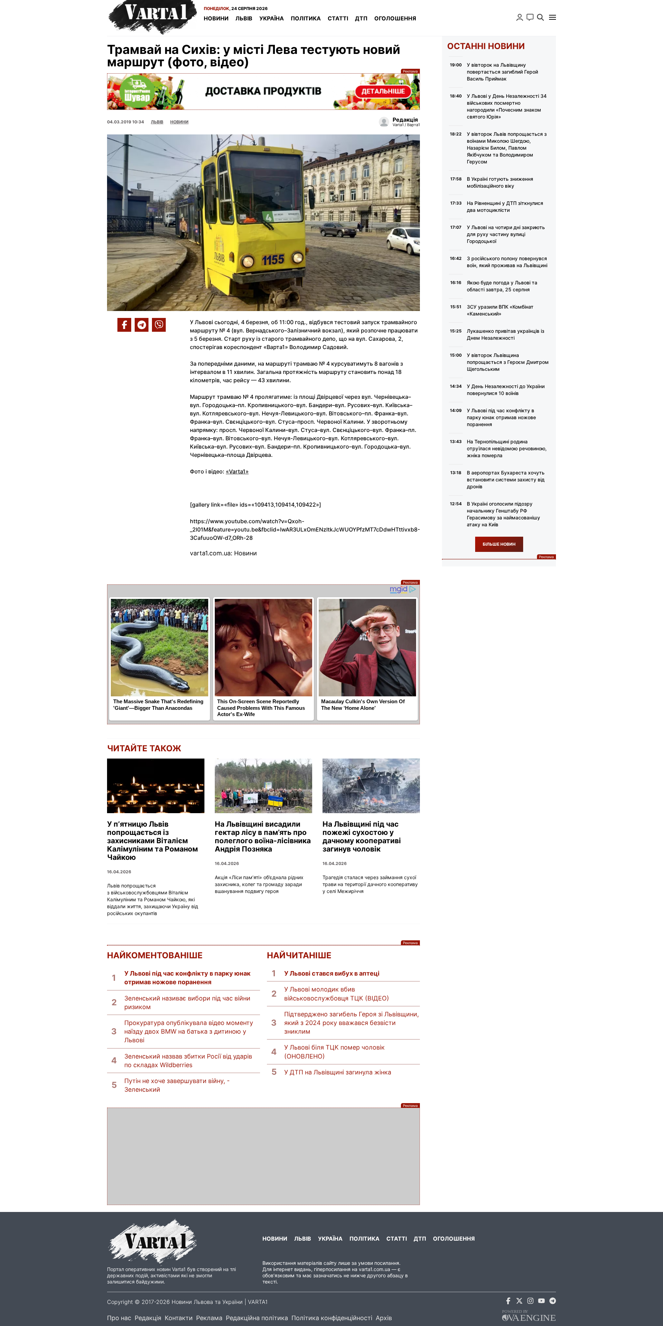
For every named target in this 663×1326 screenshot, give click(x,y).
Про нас (119, 1318)
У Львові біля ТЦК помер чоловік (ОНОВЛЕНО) (334, 1052)
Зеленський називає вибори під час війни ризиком (187, 1002)
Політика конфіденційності (331, 1318)
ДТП (361, 18)
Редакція (148, 1318)
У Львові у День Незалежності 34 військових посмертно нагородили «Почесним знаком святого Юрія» (507, 106)
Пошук (540, 17)
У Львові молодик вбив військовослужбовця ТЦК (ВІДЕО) (336, 993)
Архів (384, 1318)
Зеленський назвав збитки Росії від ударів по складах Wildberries (188, 1061)
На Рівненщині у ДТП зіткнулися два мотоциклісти (505, 206)
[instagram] (530, 1302)
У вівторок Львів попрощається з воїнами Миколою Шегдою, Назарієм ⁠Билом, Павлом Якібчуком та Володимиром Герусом (507, 147)
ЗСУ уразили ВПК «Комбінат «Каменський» (500, 310)
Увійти (519, 17)
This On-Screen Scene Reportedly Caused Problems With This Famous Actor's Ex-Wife (261, 707)
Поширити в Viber (159, 325)
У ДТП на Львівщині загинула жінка (337, 1072)
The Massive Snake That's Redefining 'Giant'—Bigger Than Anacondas (158, 704)
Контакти (179, 1318)
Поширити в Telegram (141, 325)
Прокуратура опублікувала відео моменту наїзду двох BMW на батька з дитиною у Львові (188, 1031)
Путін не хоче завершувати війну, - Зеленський (177, 1085)
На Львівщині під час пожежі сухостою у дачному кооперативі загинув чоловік (362, 836)
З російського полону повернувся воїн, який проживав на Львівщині (507, 261)
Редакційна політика (257, 1318)
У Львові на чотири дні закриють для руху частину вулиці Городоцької (506, 234)
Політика (306, 18)
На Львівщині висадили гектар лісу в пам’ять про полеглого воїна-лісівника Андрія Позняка (263, 836)
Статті (338, 18)
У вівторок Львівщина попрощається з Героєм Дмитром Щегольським (508, 362)
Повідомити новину (530, 17)
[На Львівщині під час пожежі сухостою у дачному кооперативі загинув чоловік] (371, 786)
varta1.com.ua (374, 1269)
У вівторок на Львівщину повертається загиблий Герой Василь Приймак (502, 72)
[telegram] (552, 1302)
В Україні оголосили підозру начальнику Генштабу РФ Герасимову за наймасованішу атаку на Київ (503, 514)
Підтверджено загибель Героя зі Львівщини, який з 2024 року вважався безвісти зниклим (351, 1022)
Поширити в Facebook (124, 325)
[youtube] (541, 1302)
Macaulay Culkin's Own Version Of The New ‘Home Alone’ (363, 704)
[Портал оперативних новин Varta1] (152, 18)
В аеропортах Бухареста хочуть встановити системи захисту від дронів (506, 479)
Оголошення (395, 18)
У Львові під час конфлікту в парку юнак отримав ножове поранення (187, 978)
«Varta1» (237, 471)
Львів (244, 18)
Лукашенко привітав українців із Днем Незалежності (505, 334)
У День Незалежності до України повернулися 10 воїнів (506, 389)
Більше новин (499, 544)
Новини (216, 18)
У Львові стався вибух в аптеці (331, 973)
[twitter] (519, 1302)
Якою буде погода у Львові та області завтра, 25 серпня (502, 286)
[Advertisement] (263, 1156)
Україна (271, 18)
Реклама (263, 91)
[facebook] (508, 1302)
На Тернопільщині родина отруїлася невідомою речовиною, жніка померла (507, 448)
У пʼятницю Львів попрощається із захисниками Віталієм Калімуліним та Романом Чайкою (152, 841)
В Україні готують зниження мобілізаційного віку (500, 182)
